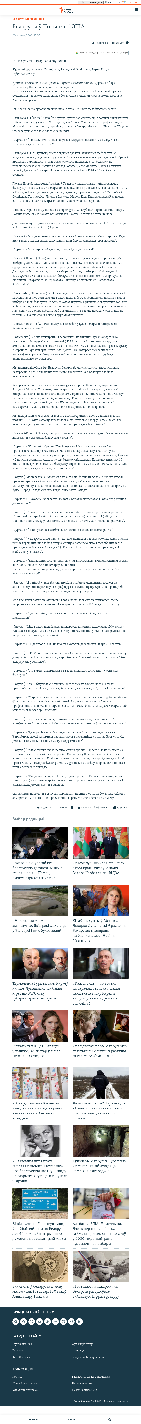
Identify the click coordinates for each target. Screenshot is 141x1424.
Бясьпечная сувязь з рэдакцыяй (91, 1377)
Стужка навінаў (22, 1344)
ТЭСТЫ (72, 1419)
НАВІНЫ (33, 1419)
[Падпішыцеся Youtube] (39, 1321)
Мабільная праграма (25, 1390)
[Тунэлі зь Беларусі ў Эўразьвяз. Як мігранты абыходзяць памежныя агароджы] (101, 1141)
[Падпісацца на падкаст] (47, 1321)
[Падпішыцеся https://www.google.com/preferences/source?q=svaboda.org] (15, 1321)
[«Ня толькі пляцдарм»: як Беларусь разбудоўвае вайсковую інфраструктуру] (101, 1266)
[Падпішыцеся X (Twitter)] (31, 1321)
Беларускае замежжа (28, 19)
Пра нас (17, 1377)
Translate (133, 2)
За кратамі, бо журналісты (88, 1357)
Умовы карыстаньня (84, 1390)
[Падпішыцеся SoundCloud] (55, 1321)
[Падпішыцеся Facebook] (23, 1321)
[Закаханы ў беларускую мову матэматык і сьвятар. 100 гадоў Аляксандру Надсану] (40, 1266)
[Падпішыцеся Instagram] (63, 1321)
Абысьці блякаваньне (25, 1383)
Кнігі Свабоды (21, 1357)
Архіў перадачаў (82, 1344)
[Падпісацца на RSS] (79, 1321)
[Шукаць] (110, 1419)
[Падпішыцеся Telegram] (71, 1321)
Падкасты (18, 1350)
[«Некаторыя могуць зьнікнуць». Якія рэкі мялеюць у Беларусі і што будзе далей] (40, 900)
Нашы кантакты (82, 1383)
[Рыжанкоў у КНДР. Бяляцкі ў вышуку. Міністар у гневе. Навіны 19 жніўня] (40, 1026)
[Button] (100, 43)
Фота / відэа (79, 1350)
